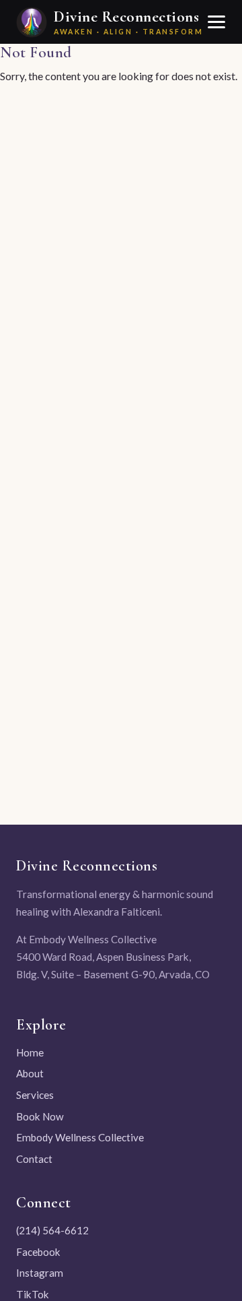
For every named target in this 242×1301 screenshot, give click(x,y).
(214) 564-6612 (52, 1230)
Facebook (38, 1252)
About (30, 1073)
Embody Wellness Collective (80, 1137)
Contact (34, 1159)
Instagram (39, 1273)
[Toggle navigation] (216, 22)
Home (30, 1052)
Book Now (40, 1116)
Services (35, 1095)
